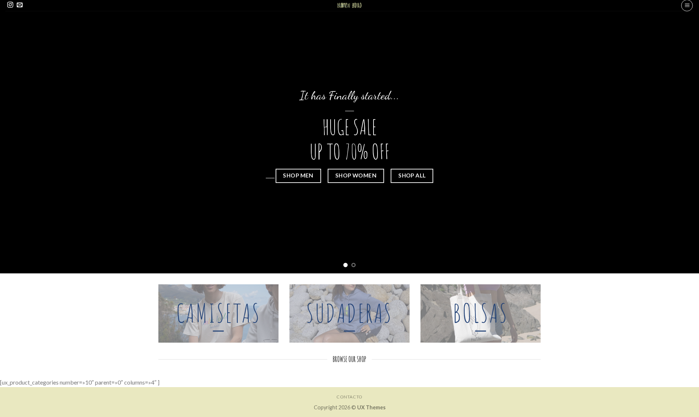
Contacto (349, 397)
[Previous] (23, 136)
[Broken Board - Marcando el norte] (349, 5)
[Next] (675, 136)
